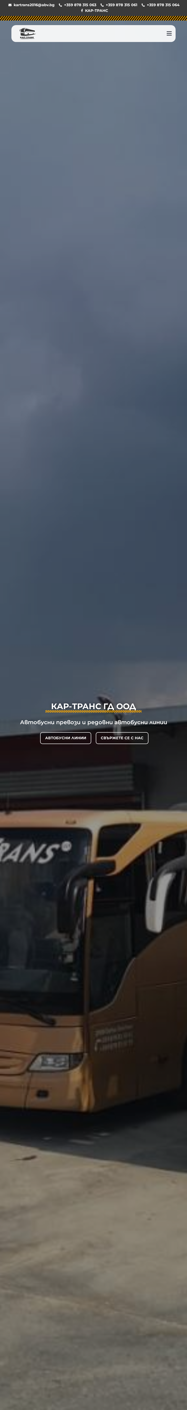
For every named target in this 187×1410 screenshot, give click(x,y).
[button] (169, 33)
